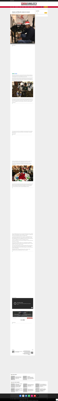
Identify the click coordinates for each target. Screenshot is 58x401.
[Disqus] (22, 364)
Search (37, 11)
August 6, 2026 (42, 391)
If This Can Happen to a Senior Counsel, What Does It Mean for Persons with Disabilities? (43, 385)
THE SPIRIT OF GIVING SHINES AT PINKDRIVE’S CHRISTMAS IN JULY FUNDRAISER (43, 390)
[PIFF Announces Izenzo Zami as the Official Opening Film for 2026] (25, 390)
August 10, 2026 (29, 379)
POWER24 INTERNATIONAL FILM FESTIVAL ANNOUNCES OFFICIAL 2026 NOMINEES (30, 377)
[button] (43, 7)
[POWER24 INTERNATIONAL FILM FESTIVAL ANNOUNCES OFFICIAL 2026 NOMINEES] (25, 378)
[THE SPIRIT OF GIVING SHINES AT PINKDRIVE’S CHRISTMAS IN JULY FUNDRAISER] (37, 390)
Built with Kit (23, 320)
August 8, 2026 (29, 391)
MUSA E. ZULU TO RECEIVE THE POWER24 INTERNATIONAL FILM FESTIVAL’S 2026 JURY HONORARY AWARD (18, 385)
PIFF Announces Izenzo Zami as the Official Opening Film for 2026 (31, 390)
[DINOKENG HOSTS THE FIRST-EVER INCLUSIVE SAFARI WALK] (13, 378)
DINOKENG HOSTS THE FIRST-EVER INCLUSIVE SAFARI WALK (18, 378)
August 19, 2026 (17, 387)
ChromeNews (33, 400)
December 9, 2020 (14, 13)
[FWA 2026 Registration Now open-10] (22, 103)
